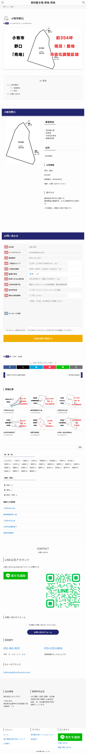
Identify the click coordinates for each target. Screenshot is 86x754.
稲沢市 (67, 468)
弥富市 (42, 464)
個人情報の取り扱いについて (14, 739)
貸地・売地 (11, 495)
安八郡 (71, 461)
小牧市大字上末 (9, 508)
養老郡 (33, 471)
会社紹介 (34, 739)
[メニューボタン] (2, 2)
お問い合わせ (15, 94)
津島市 (33, 468)
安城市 (7, 464)
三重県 (26, 461)
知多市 (50, 468)
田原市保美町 (8, 533)
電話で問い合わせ (64, 747)
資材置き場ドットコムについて (42, 734)
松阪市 (24, 468)
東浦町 (7, 468)
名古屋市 (53, 461)
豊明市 (16, 471)
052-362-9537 (11, 648)
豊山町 (7, 471)
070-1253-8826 (53, 648)
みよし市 (8, 461)
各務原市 (43, 461)
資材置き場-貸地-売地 (43, 2)
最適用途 (17, 88)
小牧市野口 (14, 85)
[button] (9, 367)
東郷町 (16, 468)
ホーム (5, 734)
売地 (7, 23)
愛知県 (20, 356)
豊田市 (24, 471)
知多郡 (58, 468)
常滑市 (34, 464)
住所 (15, 90)
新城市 (68, 464)
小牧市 (14, 356)
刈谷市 (34, 461)
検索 (80, 447)
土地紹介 (6, 743)
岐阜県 (25, 464)
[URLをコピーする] (76, 367)
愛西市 (60, 464)
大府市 (62, 461)
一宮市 (17, 461)
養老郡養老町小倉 (10, 514)
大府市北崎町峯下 (10, 526)
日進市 (77, 464)
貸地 (9, 490)
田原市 (41, 468)
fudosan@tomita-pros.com (16, 672)
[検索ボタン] (83, 2)
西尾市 (75, 468)
